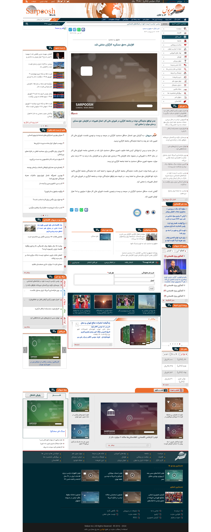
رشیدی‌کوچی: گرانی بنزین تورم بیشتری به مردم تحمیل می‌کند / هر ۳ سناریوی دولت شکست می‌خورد (175, 279)
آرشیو (53, 2)
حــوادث (64, 302)
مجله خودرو (78, 460)
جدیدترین (75, 262)
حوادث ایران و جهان (141, 460)
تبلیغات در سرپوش (130, 511)
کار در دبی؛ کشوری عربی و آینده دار (50, 183)
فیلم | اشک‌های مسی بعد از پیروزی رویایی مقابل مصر (155, 476)
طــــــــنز (57, 395)
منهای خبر (146, 19)
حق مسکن (94, 236)
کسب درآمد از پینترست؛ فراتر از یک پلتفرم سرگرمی (45, 207)
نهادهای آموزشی (120, 454)
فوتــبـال (64, 320)
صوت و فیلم (175, 518)
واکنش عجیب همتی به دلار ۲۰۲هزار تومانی (39, 115)
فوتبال (124, 457)
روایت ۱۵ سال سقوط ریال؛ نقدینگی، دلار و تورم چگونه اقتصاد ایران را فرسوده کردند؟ (43, 247)
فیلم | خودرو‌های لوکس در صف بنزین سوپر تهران (80, 416)
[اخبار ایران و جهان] (170, 17)
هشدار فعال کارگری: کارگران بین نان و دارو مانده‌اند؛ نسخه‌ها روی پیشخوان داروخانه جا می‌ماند (132, 236)
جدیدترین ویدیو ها (176, 465)
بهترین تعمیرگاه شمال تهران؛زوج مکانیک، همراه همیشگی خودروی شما (44, 177)
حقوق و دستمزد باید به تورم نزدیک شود (143, 243)
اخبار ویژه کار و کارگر (31, 123)
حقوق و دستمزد (147, 28)
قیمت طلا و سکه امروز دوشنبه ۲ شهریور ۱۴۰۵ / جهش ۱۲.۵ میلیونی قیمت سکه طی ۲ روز (38, 105)
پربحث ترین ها (157, 19)
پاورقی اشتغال (35, 395)
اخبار (104, 19)
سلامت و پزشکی (143, 457)
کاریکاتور (62, 331)
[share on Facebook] (83, 29)
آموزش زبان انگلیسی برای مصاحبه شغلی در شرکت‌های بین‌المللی (44, 153)
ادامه (167, 385)
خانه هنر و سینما (98, 454)
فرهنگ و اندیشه (98, 457)
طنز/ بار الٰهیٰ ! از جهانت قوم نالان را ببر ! (50, 440)
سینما (64, 311)
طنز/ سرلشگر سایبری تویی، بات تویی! (51, 444)
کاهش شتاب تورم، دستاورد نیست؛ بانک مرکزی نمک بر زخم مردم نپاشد (43, 256)
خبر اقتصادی (179, 204)
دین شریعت (99, 460)
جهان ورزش (121, 460)
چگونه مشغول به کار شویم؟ (53, 191)
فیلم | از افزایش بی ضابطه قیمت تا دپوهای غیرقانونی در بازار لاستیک (174, 416)
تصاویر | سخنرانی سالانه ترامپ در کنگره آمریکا (114, 496)
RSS (135, 518)
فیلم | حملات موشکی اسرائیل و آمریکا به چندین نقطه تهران (113, 476)
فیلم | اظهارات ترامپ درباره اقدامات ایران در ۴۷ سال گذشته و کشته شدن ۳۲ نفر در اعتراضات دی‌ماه (71, 476)
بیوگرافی (125, 19)
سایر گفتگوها (170, 300)
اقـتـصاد (64, 293)
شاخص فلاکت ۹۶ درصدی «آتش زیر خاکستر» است (45, 236)
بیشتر (28, 273)
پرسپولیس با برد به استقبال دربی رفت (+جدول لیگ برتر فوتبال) (81, 312)
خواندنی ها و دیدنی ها (50, 454)
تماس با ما (154, 511)
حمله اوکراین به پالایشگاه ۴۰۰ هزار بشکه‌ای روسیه (104, 312)
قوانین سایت (175, 514)
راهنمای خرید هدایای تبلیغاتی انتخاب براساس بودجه (44, 167)
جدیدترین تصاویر (176, 487)
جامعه (146, 454)
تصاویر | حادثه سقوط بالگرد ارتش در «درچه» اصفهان (72, 497)
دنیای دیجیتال (76, 457)
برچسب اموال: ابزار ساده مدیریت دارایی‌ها (48, 143)
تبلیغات (33, 2)
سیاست (160, 454)
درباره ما (177, 511)
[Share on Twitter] (70, 29)
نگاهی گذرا (111, 511)
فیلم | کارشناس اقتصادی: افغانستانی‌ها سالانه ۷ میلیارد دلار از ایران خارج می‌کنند (133, 437)
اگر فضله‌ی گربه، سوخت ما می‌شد (52, 447)
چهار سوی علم (77, 454)
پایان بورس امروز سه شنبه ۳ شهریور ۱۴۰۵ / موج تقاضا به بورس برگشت (40, 95)
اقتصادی (47, 220)
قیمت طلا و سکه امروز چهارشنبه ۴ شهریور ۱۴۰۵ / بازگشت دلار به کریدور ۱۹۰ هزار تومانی (39, 75)
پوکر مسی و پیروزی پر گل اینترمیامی (126, 312)
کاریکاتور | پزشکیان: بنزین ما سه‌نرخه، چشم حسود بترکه (44, 363)
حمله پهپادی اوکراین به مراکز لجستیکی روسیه (149, 312)
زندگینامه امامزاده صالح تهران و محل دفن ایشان (95, 323)
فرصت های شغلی (108, 514)
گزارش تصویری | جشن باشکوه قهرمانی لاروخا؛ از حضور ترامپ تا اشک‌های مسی (155, 498)
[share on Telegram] (74, 29)
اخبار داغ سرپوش (170, 200)
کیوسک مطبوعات (114, 19)
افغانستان (55, 460)
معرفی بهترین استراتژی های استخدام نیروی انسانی (45, 135)
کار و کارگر (156, 28)
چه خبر (58, 276)
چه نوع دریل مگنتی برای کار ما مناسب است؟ (47, 199)
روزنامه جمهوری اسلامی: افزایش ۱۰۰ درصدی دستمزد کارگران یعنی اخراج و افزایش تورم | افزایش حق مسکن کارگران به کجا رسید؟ (139, 254)
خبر (183, 106)
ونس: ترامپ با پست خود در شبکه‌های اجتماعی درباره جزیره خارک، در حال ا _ (133, 24)
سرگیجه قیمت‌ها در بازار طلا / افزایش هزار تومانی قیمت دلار (39, 85)
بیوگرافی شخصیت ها (51, 457)
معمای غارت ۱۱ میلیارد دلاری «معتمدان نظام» (47, 264)
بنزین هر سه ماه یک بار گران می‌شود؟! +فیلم (80, 443)
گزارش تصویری (152, 518)
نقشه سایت (132, 514)
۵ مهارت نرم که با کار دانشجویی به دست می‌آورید (45, 159)
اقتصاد (160, 457)
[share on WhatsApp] (79, 29)
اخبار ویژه (168, 19)
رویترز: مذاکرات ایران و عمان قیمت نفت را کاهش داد (40, 65)
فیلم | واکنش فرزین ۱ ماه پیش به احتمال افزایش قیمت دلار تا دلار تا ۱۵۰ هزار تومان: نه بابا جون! (173, 443)
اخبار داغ (177, 19)
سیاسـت (64, 284)
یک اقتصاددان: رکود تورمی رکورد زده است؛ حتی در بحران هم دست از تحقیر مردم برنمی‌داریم (49, 228)
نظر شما (110, 272)
